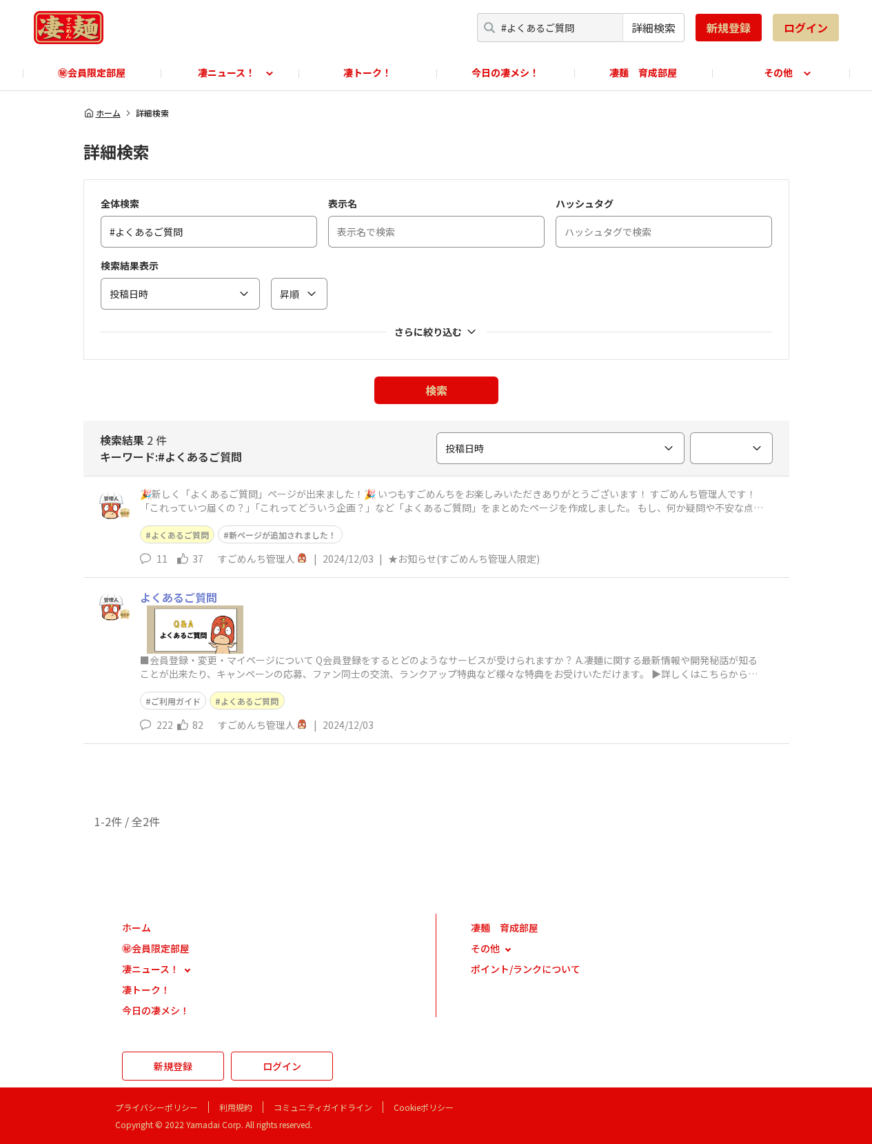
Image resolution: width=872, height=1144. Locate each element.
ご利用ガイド (176, 701)
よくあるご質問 (180, 535)
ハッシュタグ (585, 203)
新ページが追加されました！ (282, 535)
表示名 (342, 203)
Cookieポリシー (424, 1107)
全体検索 (120, 203)
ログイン (806, 27)
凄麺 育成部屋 (643, 72)
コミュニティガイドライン (323, 1107)
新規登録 (729, 27)
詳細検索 (653, 27)
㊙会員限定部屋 (91, 72)
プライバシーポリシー (156, 1107)
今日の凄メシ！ (505, 72)
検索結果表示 (130, 265)
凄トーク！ (367, 72)
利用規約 (235, 1107)
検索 (436, 390)
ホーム (108, 113)
